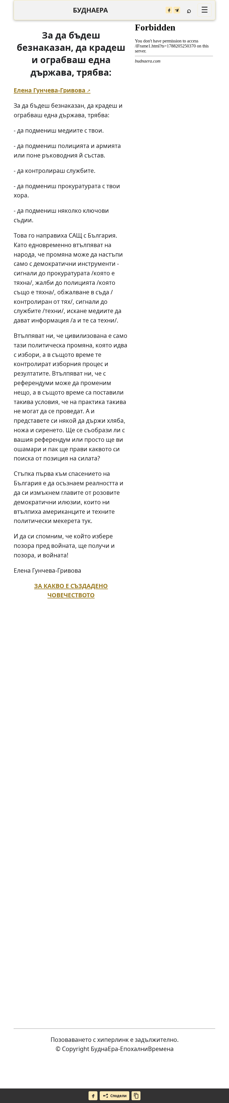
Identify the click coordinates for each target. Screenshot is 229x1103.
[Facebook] (169, 10)
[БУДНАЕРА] (90, 10)
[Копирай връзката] (136, 1095)
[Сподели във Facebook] (93, 1095)
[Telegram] (176, 10)
